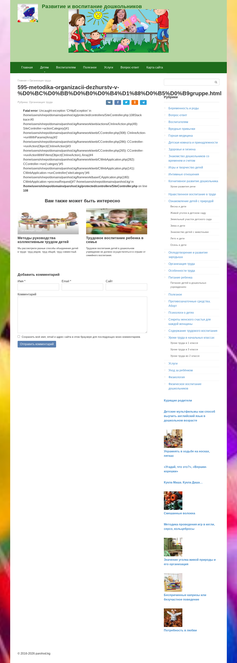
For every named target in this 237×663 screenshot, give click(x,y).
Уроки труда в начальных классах (191, 337)
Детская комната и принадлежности (193, 142)
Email (66, 281)
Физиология (176, 377)
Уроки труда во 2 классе (185, 355)
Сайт (109, 281)
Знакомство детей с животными (189, 231)
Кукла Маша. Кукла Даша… (183, 482)
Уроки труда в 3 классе (184, 349)
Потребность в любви (180, 630)
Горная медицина (180, 135)
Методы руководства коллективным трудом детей (43, 240)
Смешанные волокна (179, 513)
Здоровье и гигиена (182, 149)
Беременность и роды (183, 108)
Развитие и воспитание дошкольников (92, 6)
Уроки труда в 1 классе (184, 342)
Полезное (90, 67)
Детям (44, 67)
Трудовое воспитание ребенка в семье (114, 240)
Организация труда (41, 102)
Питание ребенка (180, 277)
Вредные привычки (181, 128)
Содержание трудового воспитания (192, 330)
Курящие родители (178, 400)
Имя (21, 281)
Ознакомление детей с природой (190, 201)
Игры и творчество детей (185, 167)
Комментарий (27, 294)
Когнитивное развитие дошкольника (193, 181)
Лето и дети (177, 238)
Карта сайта (154, 67)
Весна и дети (178, 206)
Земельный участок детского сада (191, 219)
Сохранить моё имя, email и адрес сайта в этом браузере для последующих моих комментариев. (81, 336)
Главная (27, 67)
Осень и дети (178, 244)
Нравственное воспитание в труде (192, 194)
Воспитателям (66, 67)
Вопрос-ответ (130, 67)
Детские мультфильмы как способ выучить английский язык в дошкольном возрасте (189, 416)
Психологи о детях (181, 312)
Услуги (108, 67)
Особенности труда (181, 270)
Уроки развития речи (183, 186)
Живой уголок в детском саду (188, 212)
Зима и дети (177, 225)
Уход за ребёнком (180, 370)
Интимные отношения (183, 174)
